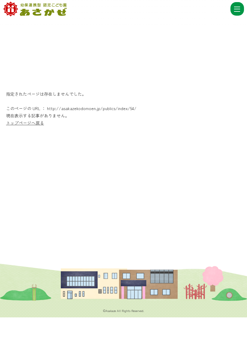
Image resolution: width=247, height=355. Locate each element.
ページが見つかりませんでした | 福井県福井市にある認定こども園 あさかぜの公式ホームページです (116, 9)
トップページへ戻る (25, 123)
